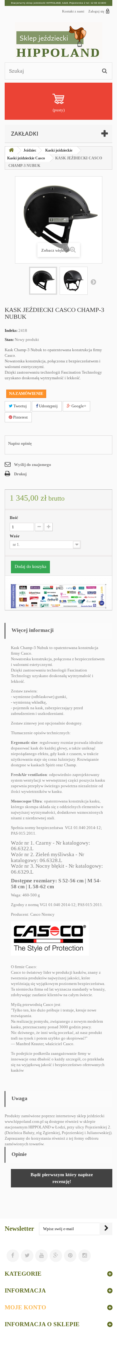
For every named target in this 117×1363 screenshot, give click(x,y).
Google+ (78, 406)
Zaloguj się (96, 11)
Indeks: (11, 330)
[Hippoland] (58, 40)
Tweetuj (19, 406)
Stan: (9, 339)
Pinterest (20, 417)
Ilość (14, 517)
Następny (93, 282)
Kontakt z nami (73, 11)
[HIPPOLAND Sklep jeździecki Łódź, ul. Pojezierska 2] (58, 3)
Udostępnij (48, 406)
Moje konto (25, 1307)
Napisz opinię (20, 443)
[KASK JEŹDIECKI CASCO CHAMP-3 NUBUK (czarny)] (43, 280)
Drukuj (20, 474)
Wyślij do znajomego (32, 464)
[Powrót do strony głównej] (11, 150)
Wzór (15, 536)
